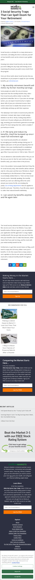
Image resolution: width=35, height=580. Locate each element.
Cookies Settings (17, 566)
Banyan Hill (10, 1)
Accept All (17, 576)
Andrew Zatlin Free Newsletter (17, 533)
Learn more (24, 478)
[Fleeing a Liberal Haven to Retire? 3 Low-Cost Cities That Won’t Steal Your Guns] (9, 314)
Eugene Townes (9, 21)
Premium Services (17, 524)
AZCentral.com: (13, 81)
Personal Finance (25, 21)
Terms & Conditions (17, 540)
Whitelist (17, 546)
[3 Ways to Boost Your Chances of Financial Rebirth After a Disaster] (9, 339)
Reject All (17, 571)
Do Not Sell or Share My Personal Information (17, 544)
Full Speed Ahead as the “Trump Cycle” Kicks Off (16, 411)
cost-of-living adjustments (13, 185)
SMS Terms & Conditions (17, 542)
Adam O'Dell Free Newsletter (17, 531)
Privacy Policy (17, 535)
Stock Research (17, 527)
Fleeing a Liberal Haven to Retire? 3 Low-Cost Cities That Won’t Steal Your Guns (8, 325)
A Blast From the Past (8, 421)
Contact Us (17, 548)
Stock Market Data (17, 529)
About (17, 522)
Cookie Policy (17, 538)
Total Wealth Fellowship (21, 1)
